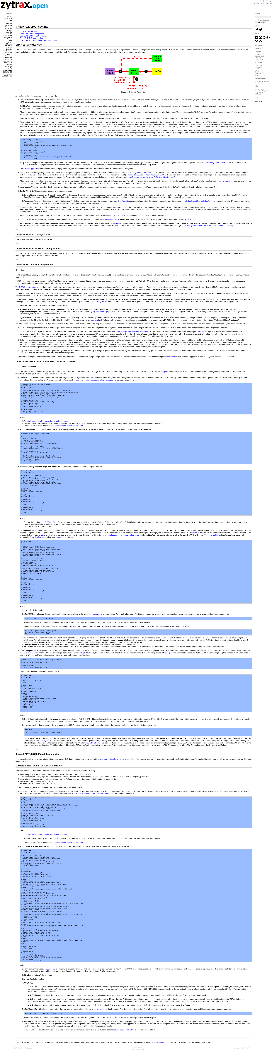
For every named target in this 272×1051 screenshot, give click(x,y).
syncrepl (95, 320)
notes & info (8, 59)
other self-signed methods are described (68, 425)
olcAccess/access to (111, 219)
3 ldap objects (8, 28)
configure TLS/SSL (133, 175)
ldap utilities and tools (30, 653)
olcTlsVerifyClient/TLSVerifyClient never (132, 332)
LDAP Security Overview (29, 31)
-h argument (96, 614)
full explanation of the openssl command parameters (48, 421)
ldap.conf (170, 653)
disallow (38, 537)
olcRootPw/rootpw (123, 201)
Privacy (31, 1048)
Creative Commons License (7, 76)
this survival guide (97, 302)
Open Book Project (261, 91)
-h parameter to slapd (100, 312)
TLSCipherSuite (51, 522)
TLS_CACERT (47, 741)
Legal (25, 1048)
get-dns (257, 75)
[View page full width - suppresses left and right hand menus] (268, 38)
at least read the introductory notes (111, 759)
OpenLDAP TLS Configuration (31, 38)
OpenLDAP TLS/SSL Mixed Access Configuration (38, 40)
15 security (8, 56)
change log (8, 68)
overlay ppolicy (31, 169)
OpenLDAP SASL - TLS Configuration (34, 36)
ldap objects (8, 66)
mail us (260, 1)
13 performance (7, 51)
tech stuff (256, 3)
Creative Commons (261, 83)
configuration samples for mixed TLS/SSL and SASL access (151, 177)
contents (9, 22)
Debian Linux (259, 59)
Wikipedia (258, 94)
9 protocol (9, 42)
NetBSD (257, 53)
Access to (195, 533)
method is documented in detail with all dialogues (94, 380)
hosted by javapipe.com (138, 1049)
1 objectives (8, 23)
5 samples (9, 34)
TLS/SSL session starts (27, 287)
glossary (9, 64)
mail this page (268, 1)
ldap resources (7, 61)
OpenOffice (258, 67)
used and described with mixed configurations (122, 535)
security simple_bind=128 (123, 1030)
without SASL (149, 173)
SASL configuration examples (216, 163)
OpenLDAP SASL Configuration (32, 34)
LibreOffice (258, 65)
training (262, 3)
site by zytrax (137, 1047)
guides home (8, 18)
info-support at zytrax (161, 1042)
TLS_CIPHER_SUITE (94, 743)
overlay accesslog (223, 181)
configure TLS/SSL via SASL (154, 175)
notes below (215, 535)
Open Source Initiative (262, 81)
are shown (172, 357)
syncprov (164, 372)
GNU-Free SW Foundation (259, 72)
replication (119, 223)
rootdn (42, 535)
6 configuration (7, 35)
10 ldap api (8, 44)
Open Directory (259, 92)
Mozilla (257, 69)
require (44, 537)
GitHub (257, 70)
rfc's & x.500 (8, 63)
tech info (9, 17)
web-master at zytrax (244, 1047)
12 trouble (9, 49)
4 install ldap (8, 32)
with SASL (140, 173)
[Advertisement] (133, 18)
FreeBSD (258, 51)
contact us (269, 3)
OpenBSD (258, 54)
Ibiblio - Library (259, 89)
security (61, 537)
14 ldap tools (8, 52)
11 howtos (9, 47)
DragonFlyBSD (259, 56)
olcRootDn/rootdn (192, 201)
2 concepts (8, 27)
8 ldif (10, 40)
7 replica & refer (7, 37)
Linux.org (258, 58)
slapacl (189, 219)
